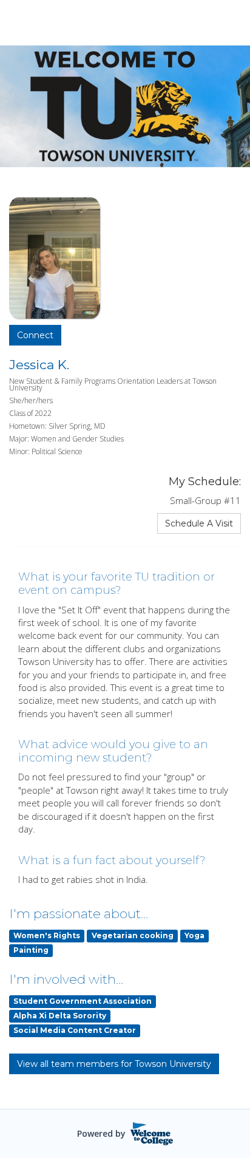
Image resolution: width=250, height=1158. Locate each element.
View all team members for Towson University (114, 1063)
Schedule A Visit (199, 523)
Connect (35, 335)
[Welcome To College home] (152, 1133)
